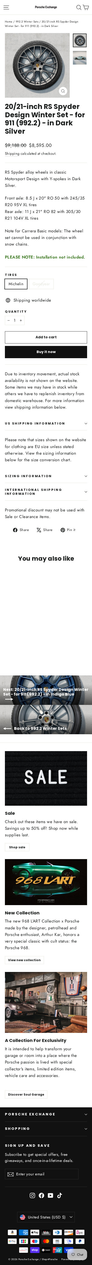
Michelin (16, 284)
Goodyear (41, 284)
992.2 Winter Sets (27, 22)
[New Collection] (46, 882)
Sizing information (28, 476)
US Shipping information (35, 423)
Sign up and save (27, 1145)
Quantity (16, 311)
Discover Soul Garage (26, 1094)
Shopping (17, 1128)
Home (9, 22)
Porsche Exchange (30, 1114)
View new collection (24, 960)
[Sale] (46, 778)
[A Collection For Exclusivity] (46, 1002)
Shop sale (17, 847)
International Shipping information (33, 492)
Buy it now (46, 351)
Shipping (12, 153)
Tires (11, 275)
